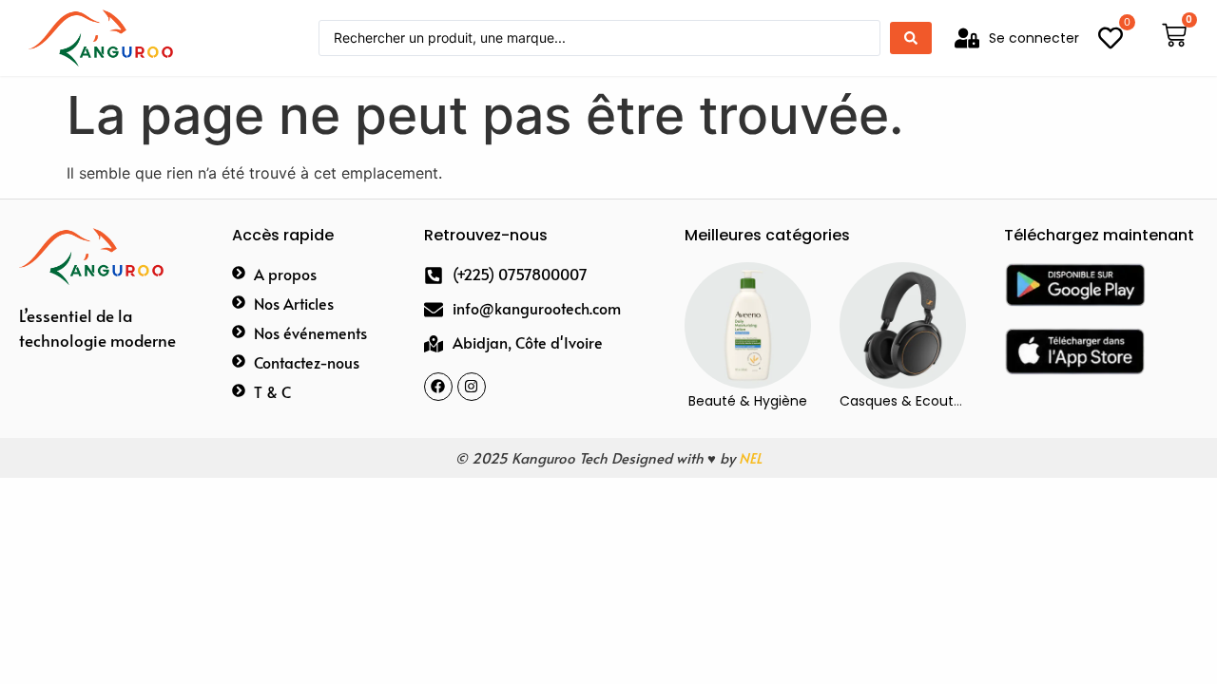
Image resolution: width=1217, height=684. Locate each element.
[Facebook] (438, 386)
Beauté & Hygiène (747, 400)
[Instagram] (471, 386)
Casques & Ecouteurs (911, 400)
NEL (750, 457)
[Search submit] (911, 38)
